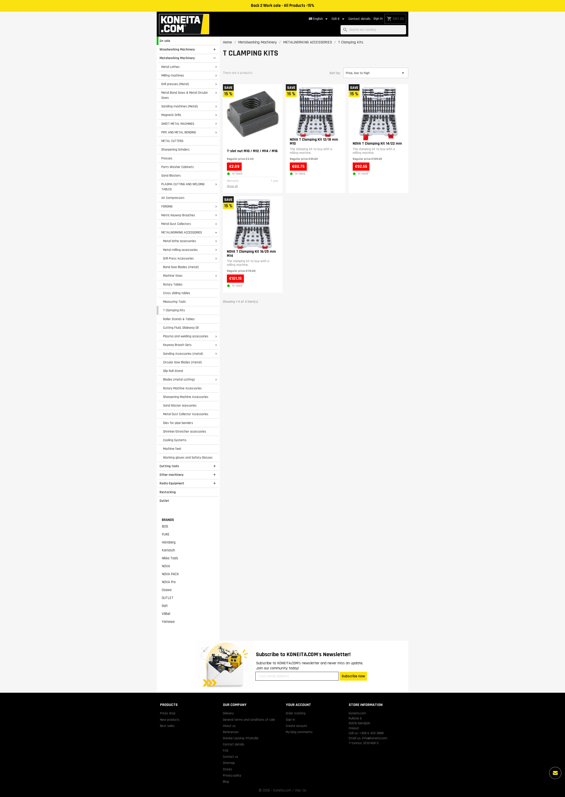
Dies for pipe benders (178, 423)
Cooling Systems (174, 440)
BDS (165, 526)
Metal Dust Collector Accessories (185, 414)
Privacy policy (232, 775)
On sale (165, 41)
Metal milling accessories (180, 250)
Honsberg (168, 542)
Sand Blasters (171, 175)
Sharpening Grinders (175, 149)
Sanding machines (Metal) (179, 106)
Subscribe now (353, 676)
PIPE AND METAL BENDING (178, 132)
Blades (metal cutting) (179, 379)
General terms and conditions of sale (249, 719)
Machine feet (172, 448)
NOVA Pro (169, 582)
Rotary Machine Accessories (182, 388)
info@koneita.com (374, 738)
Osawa (166, 590)
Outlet (164, 500)
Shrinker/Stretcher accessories (184, 431)
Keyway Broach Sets (177, 345)
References (231, 732)
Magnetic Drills (171, 115)
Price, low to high (375, 73)
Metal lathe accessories (179, 241)
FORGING (167, 206)
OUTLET (167, 597)
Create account (296, 726)
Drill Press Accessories (178, 258)
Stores (227, 769)
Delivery (228, 713)
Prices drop (167, 713)
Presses (166, 158)
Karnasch (168, 550)
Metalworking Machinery (177, 58)
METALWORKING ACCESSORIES (181, 232)
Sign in (378, 18)
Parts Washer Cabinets (177, 167)
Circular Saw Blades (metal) (182, 362)
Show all (232, 186)
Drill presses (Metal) (175, 84)
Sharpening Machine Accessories (185, 397)
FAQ (225, 750)
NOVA (166, 566)
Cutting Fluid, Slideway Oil (181, 327)
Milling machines (172, 75)
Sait (165, 605)
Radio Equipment (172, 483)
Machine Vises (173, 275)
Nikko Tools (170, 558)
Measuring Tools (174, 301)
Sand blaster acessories (180, 405)
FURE (166, 534)
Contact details (359, 19)
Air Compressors (173, 198)
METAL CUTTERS (172, 141)
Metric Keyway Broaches (178, 215)
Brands (168, 519)
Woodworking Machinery (177, 49)
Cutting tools (169, 466)
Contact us (230, 756)
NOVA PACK (170, 574)
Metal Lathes (170, 67)
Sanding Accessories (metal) (183, 353)
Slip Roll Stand (173, 371)
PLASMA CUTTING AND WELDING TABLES (183, 186)
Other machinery (171, 474)
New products (169, 719)
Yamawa (168, 621)
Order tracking (295, 713)
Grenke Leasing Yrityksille (240, 738)
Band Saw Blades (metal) (181, 267)
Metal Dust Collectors (176, 224)
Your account (298, 704)
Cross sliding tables (176, 293)
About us (229, 726)
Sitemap (229, 763)
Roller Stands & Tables (179, 319)
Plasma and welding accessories (185, 336)
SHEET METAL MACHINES (177, 123)
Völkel (166, 613)
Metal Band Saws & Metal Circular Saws (184, 95)
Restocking (168, 492)
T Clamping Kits (174, 310)
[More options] (555, 773)
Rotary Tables (173, 284)
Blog (226, 781)
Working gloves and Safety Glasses (188, 457)
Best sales (167, 726)
